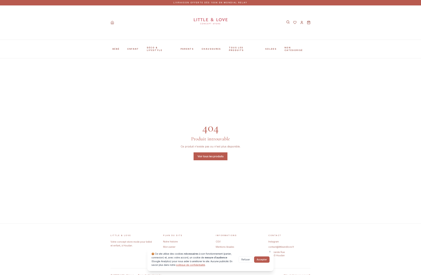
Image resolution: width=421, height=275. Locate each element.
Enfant (133, 49)
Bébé (116, 49)
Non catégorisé (294, 48)
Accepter (262, 259)
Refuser (245, 259)
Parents (187, 49)
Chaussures (211, 49)
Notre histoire (170, 241)
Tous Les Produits (236, 48)
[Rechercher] (288, 22)
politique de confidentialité (190, 264)
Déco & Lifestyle (154, 48)
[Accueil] (112, 22)
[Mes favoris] (295, 22)
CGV (218, 241)
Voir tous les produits (210, 156)
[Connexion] (302, 22)
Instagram (273, 241)
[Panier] (308, 22)
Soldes (271, 49)
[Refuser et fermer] (270, 251)
